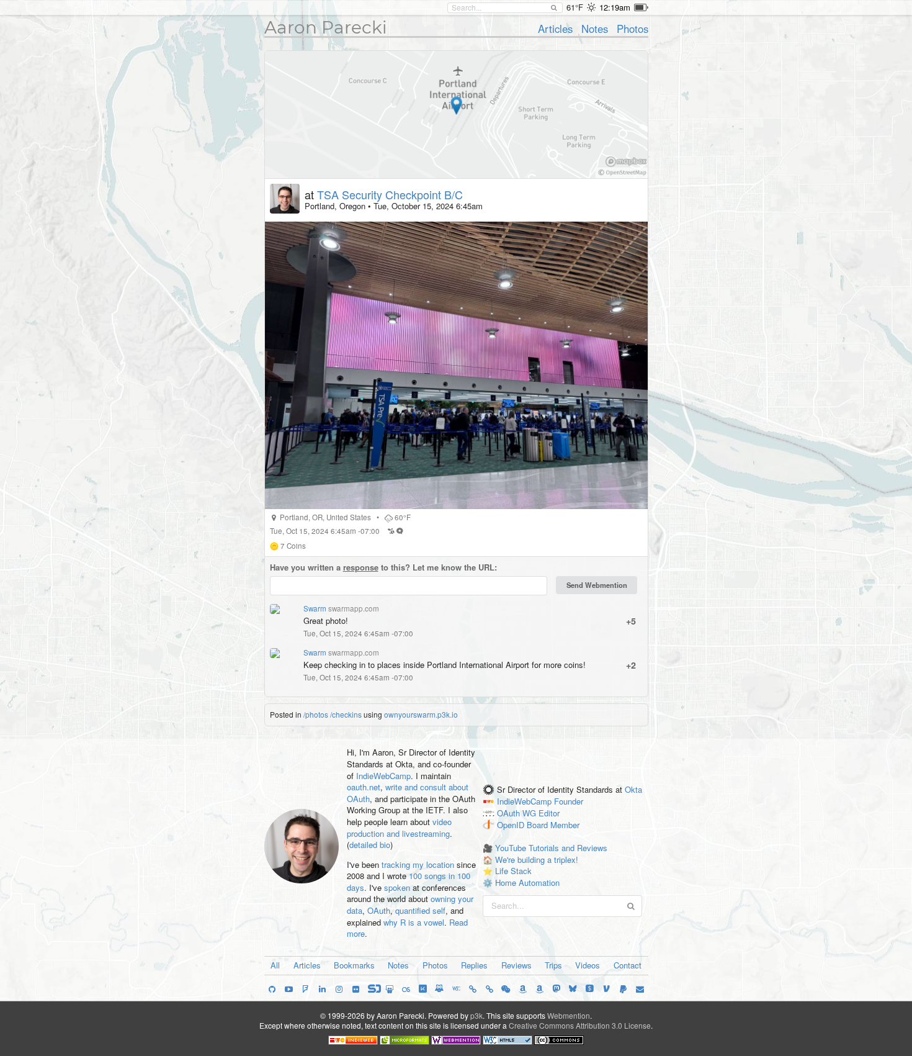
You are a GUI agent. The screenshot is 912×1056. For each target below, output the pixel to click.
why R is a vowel (413, 922)
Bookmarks (354, 965)
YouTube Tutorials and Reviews (551, 848)
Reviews (516, 965)
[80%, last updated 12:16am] (641, 7)
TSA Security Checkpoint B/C (390, 194)
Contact (628, 965)
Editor (549, 813)
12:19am (614, 7)
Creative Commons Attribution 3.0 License (580, 1025)
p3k (476, 1015)
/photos (315, 714)
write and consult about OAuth (407, 793)
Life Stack (513, 871)
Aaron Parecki (325, 27)
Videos (587, 965)
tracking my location (418, 864)
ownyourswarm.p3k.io (421, 714)
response (360, 567)
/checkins (346, 714)
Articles (555, 28)
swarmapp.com (353, 608)
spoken (397, 887)
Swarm (314, 608)
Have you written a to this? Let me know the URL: (383, 567)
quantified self (420, 910)
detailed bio (369, 845)
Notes (594, 28)
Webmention (568, 1015)
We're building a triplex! (536, 859)
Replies (474, 965)
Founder (568, 801)
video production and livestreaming (399, 827)
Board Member (553, 825)
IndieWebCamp (383, 776)
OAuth (378, 910)
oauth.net (363, 787)
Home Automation (527, 882)
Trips (553, 965)
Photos (632, 28)
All (275, 965)
